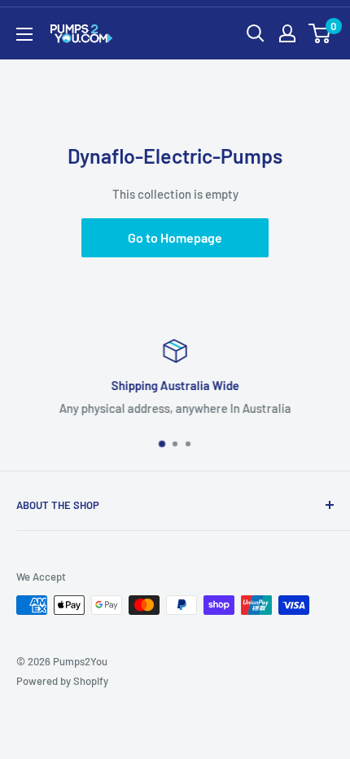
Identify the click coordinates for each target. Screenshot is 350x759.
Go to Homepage (175, 237)
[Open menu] (24, 34)
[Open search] (256, 33)
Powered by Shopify (62, 680)
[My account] (287, 33)
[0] (320, 33)
